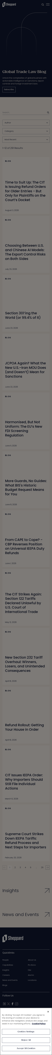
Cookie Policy (39, 1023)
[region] (26, 1031)
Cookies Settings (26, 1032)
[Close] (48, 1011)
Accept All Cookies (26, 1048)
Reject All (26, 1040)
